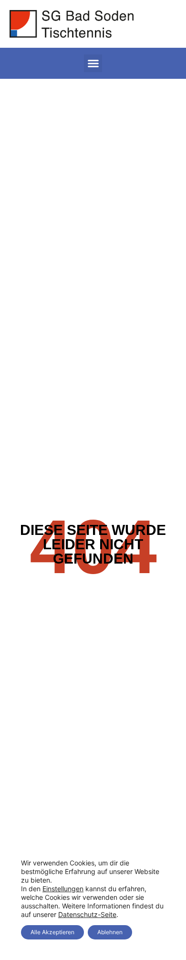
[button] (93, 63)
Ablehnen (110, 932)
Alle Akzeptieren (52, 932)
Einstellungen (62, 889)
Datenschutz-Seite (87, 914)
